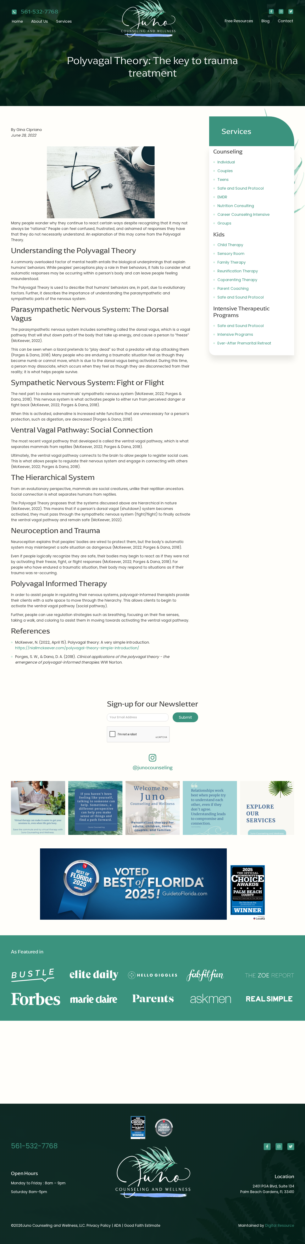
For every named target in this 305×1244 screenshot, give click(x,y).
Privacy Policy (99, 1225)
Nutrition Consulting (235, 205)
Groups (224, 223)
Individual (226, 162)
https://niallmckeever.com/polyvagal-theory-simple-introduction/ (77, 647)
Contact (285, 20)
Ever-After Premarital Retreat (244, 343)
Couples (225, 170)
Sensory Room (230, 253)
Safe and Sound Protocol (240, 188)
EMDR (222, 197)
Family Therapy (231, 262)
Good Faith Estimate (142, 1225)
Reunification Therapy (237, 271)
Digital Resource (279, 1225)
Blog (265, 20)
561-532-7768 (39, 11)
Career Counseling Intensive (243, 214)
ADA (118, 1225)
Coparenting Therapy (237, 279)
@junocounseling (153, 767)
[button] (39, 21)
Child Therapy (230, 244)
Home (17, 21)
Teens (223, 179)
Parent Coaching (233, 288)
